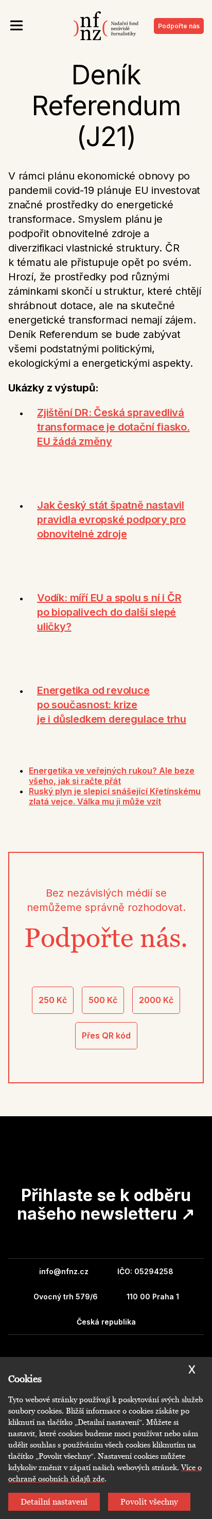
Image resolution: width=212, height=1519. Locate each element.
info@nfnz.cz (64, 1271)
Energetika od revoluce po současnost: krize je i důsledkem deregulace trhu (111, 704)
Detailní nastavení (54, 1502)
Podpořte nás (179, 26)
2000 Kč (156, 1000)
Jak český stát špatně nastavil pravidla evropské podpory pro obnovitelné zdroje (111, 519)
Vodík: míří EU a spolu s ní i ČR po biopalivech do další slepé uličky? (109, 612)
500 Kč (103, 1000)
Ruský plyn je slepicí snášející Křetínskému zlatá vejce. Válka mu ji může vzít (115, 796)
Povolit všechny (149, 1502)
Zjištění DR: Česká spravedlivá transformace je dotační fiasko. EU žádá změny (113, 427)
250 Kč (53, 1000)
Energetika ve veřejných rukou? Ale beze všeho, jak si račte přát (112, 775)
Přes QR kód (106, 1035)
